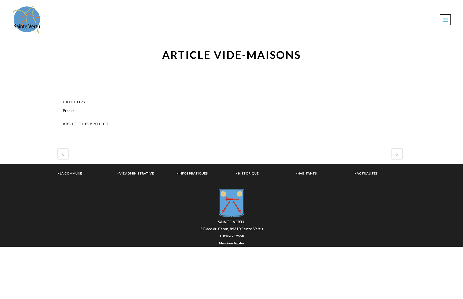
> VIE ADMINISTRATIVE (135, 173)
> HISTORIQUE (247, 173)
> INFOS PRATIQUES (192, 173)
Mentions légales (231, 243)
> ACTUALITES (366, 173)
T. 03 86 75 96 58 (231, 236)
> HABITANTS (306, 173)
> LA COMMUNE (69, 173)
